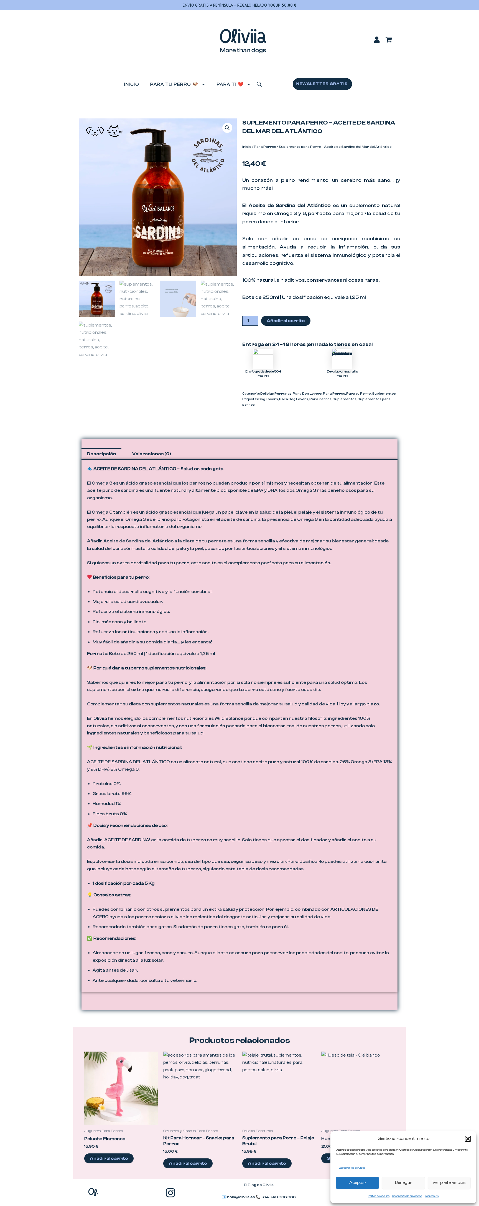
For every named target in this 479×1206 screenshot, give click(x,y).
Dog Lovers (268, 399)
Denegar (403, 1182)
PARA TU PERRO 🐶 (174, 84)
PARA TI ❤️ (230, 84)
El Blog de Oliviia (259, 1185)
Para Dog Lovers (307, 393)
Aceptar (357, 1182)
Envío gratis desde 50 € (263, 371)
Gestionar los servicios (352, 1167)
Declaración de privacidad (407, 1196)
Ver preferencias (449, 1182)
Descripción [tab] (101, 453)
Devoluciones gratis (342, 371)
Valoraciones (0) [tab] (151, 453)
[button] (468, 1139)
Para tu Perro (358, 393)
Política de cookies (378, 1196)
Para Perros (265, 147)
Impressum (432, 1196)
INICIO (131, 84)
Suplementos (384, 393)
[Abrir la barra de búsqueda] (259, 83)
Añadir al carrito (286, 320)
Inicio (246, 147)
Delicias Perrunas (276, 393)
